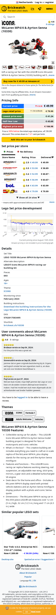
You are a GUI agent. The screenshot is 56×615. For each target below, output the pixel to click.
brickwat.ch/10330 (14, 325)
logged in (22, 397)
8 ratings (50, 24)
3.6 (27, 179)
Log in (38, 2)
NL (30, 580)
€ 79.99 (34, 191)
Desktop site (7, 559)
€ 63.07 (45, 179)
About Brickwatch (28, 573)
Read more (35, 611)
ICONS (7, 291)
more (51, 75)
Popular (28, 577)
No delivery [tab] (26, 151)
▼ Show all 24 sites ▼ (28, 197)
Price (33, 157)
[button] (53, 62)
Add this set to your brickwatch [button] (28, 139)
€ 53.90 (34, 168)
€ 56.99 (34, 179)
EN (34, 580)
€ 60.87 (45, 173)
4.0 (27, 191)
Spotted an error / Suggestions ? (39, 559)
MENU (49, 8)
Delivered (46, 157)
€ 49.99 (34, 162)
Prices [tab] (10, 151)
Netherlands (26, 2)
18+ (6, 283)
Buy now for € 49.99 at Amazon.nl (28, 81)
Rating (25, 157)
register (49, 2)
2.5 (27, 162)
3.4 (27, 173)
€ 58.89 (45, 168)
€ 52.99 (34, 173)
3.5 (27, 168)
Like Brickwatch (29, 586)
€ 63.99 (34, 185)
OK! (26, 612)
